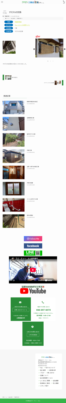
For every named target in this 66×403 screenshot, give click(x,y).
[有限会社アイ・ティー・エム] (33, 2)
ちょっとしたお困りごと (22, 25)
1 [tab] (48, 61)
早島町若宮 (7, 16)
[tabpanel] (49, 48)
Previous (34, 49)
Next (64, 49)
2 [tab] (50, 61)
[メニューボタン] (2, 2)
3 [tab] (53, 61)
